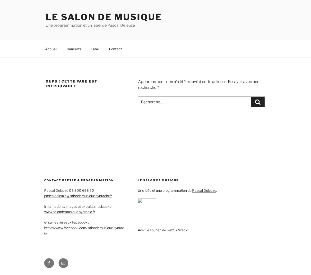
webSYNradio (177, 230)
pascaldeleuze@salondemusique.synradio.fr (78, 196)
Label (95, 49)
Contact (115, 49)
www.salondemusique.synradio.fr (69, 212)
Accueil (51, 49)
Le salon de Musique (104, 17)
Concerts (74, 49)
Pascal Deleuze (204, 190)
